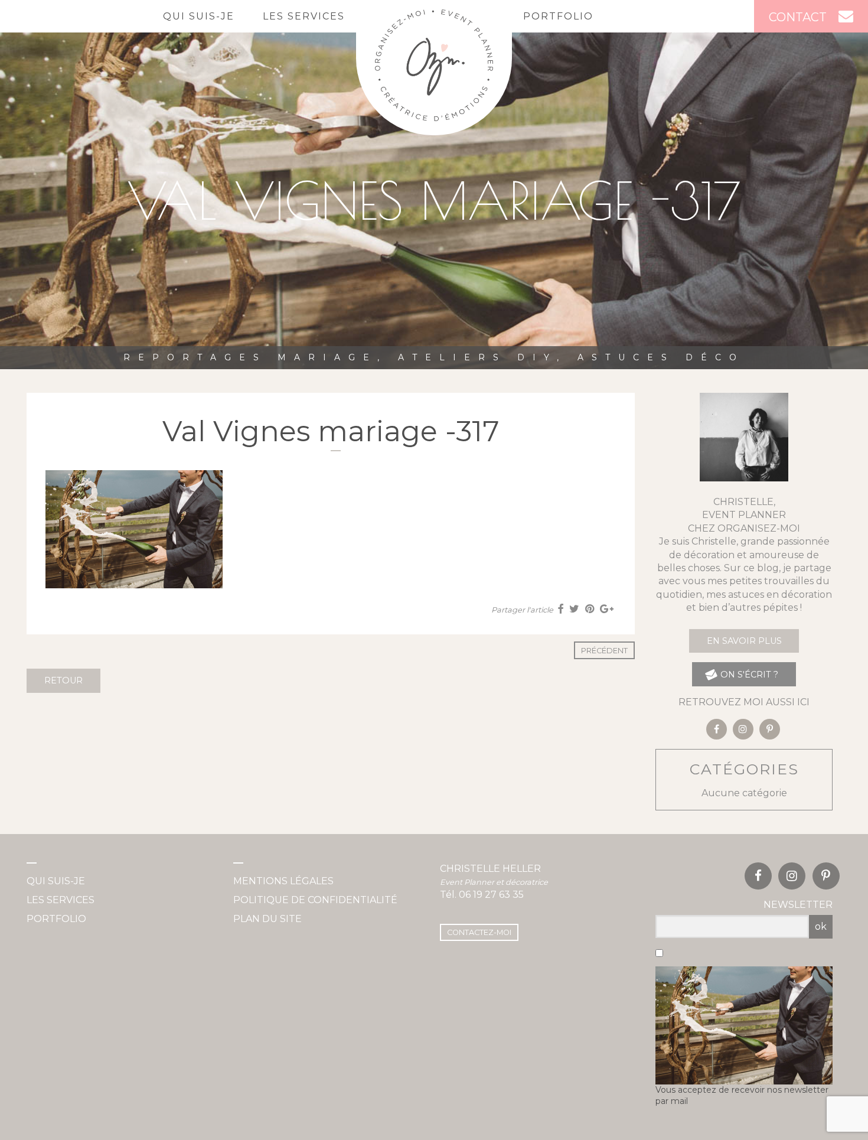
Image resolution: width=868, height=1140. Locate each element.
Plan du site (267, 918)
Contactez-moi (479, 932)
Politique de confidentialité (315, 900)
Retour (63, 680)
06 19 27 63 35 (491, 894)
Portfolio (558, 16)
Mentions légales (283, 881)
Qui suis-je (198, 16)
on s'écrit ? (748, 674)
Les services (304, 16)
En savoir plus (744, 641)
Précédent (604, 650)
